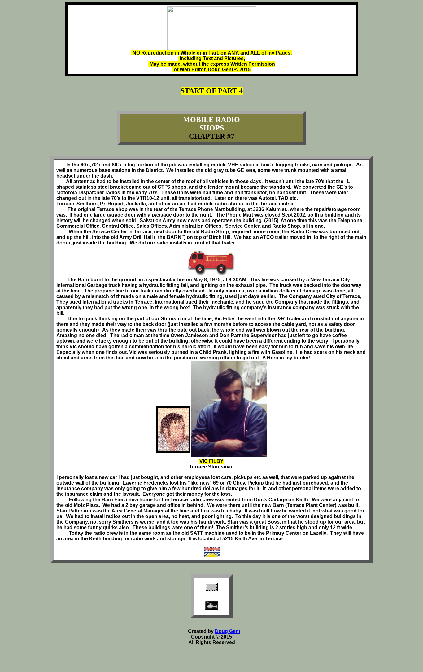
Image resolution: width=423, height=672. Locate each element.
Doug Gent (227, 631)
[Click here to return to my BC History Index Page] (212, 555)
